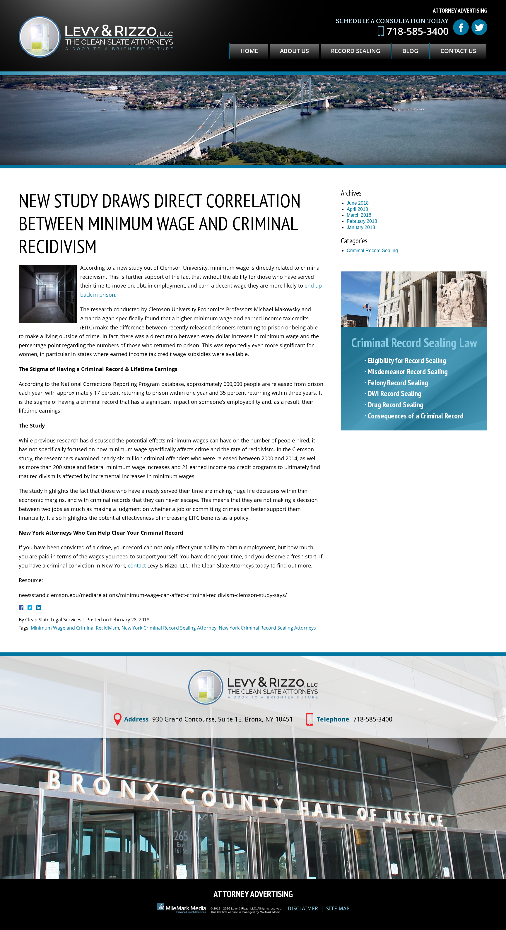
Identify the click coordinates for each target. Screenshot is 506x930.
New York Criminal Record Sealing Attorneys (267, 628)
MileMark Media (270, 912)
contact (137, 565)
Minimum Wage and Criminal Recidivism (75, 628)
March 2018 (359, 215)
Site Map (338, 908)
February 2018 (362, 221)
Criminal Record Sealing (372, 250)
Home (249, 51)
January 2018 (361, 227)
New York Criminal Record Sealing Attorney (169, 628)
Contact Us (458, 51)
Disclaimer (303, 908)
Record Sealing (355, 51)
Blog (410, 51)
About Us (294, 51)
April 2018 (357, 209)
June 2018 (358, 203)
